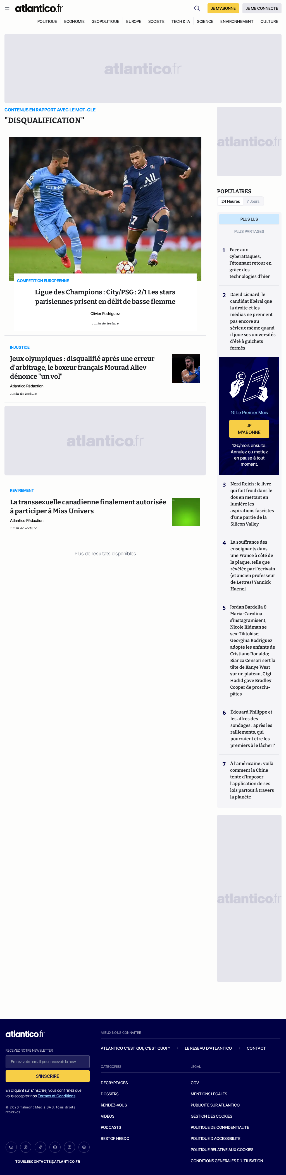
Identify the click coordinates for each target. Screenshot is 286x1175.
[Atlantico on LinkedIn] (55, 1147)
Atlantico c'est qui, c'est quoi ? (135, 1048)
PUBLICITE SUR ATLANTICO (215, 1105)
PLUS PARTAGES (249, 231)
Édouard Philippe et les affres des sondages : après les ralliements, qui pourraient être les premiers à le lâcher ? (252, 728)
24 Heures (230, 201)
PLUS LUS (249, 219)
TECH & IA (180, 21)
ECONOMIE (74, 21)
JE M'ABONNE (223, 8)
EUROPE (133, 21)
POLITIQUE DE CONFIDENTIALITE (220, 1127)
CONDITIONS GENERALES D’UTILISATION (227, 1160)
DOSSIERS (109, 1093)
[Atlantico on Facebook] (40, 1147)
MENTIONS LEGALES (209, 1093)
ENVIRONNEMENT (237, 21)
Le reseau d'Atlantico (208, 1048)
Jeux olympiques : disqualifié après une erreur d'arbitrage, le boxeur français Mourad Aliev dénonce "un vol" (82, 367)
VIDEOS (107, 1116)
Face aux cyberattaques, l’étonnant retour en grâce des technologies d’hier (250, 263)
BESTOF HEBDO (115, 1138)
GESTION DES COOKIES (211, 1116)
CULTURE (269, 21)
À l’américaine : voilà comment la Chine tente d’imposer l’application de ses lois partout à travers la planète (252, 780)
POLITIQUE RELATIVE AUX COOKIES (222, 1149)
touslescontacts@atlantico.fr (47, 1161)
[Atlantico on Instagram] (69, 1147)
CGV (195, 1082)
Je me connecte (262, 8)
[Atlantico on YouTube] (84, 1147)
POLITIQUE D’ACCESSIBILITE (215, 1138)
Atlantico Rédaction (27, 385)
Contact (256, 1048)
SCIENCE (205, 21)
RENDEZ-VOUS (114, 1105)
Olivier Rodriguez (105, 313)
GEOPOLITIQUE (105, 21)
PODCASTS (111, 1127)
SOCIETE (156, 21)
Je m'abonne (249, 429)
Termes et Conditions (56, 1095)
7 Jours (253, 201)
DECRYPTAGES (114, 1082)
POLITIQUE (47, 21)
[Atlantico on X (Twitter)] (25, 1147)
